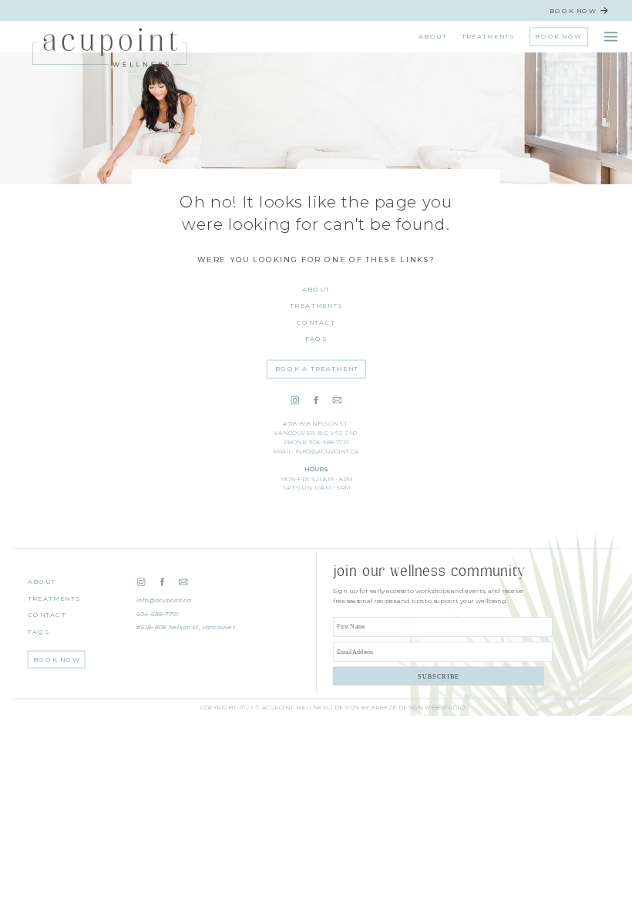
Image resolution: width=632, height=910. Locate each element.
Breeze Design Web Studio (417, 708)
